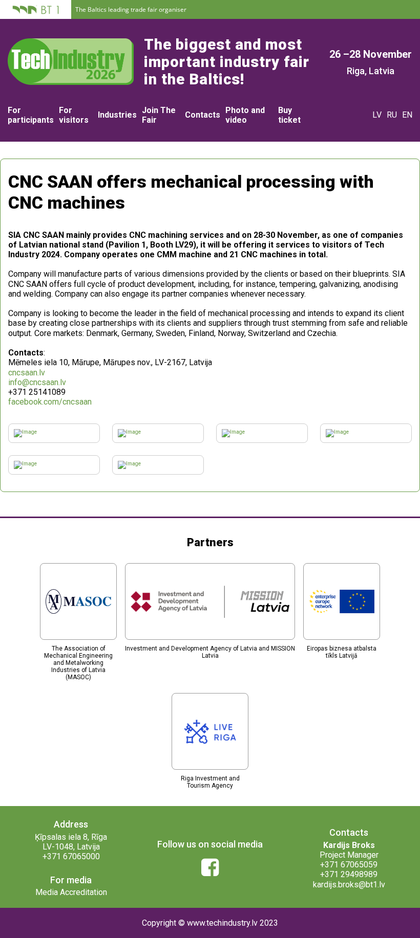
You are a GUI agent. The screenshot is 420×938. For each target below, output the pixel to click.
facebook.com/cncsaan (50, 402)
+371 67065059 (348, 864)
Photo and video (245, 115)
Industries (117, 115)
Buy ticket (289, 115)
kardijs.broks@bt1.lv (349, 884)
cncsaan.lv (26, 372)
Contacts (202, 115)
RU (392, 115)
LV (377, 115)
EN (407, 115)
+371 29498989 (348, 874)
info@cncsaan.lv (37, 382)
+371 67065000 (71, 856)
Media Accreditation (71, 892)
